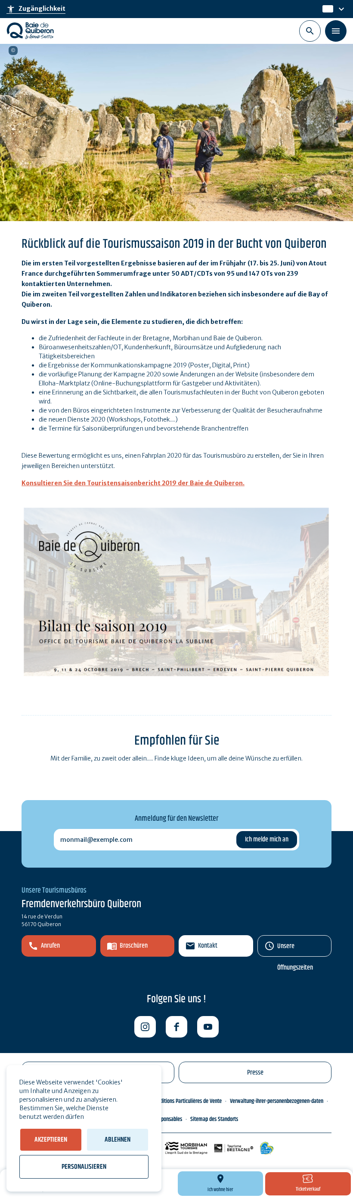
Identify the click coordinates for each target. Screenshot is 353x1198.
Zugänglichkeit (35, 9)
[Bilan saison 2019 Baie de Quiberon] (176, 591)
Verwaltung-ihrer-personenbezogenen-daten (276, 1101)
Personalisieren (84, 1166)
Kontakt (207, 945)
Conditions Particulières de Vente (187, 1101)
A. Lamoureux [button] (13, 50)
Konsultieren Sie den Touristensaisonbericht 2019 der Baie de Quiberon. (133, 483)
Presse (255, 1072)
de (326, 9)
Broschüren (134, 945)
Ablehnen (117, 1139)
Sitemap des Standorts (214, 1119)
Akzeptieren (50, 1139)
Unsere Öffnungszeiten (295, 949)
